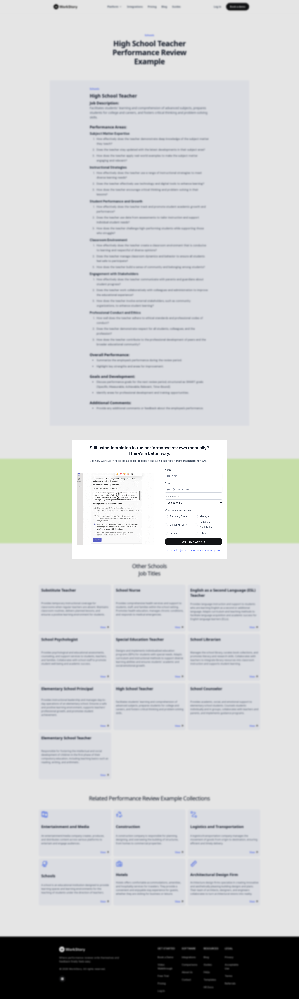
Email (168, 483)
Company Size (172, 496)
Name (168, 469)
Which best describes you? (178, 509)
